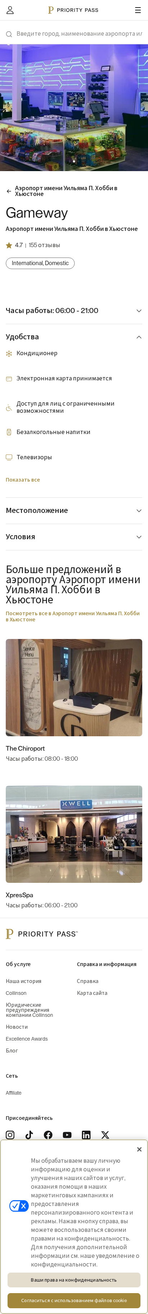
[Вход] (10, 10)
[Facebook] (48, 1135)
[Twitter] (105, 1135)
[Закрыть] (139, 1149)
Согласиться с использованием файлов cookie (73, 1300)
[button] (70, 161)
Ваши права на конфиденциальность (74, 1280)
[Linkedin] (86, 1135)
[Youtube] (67, 1135)
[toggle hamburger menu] (138, 10)
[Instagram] (10, 1135)
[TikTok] (29, 1135)
